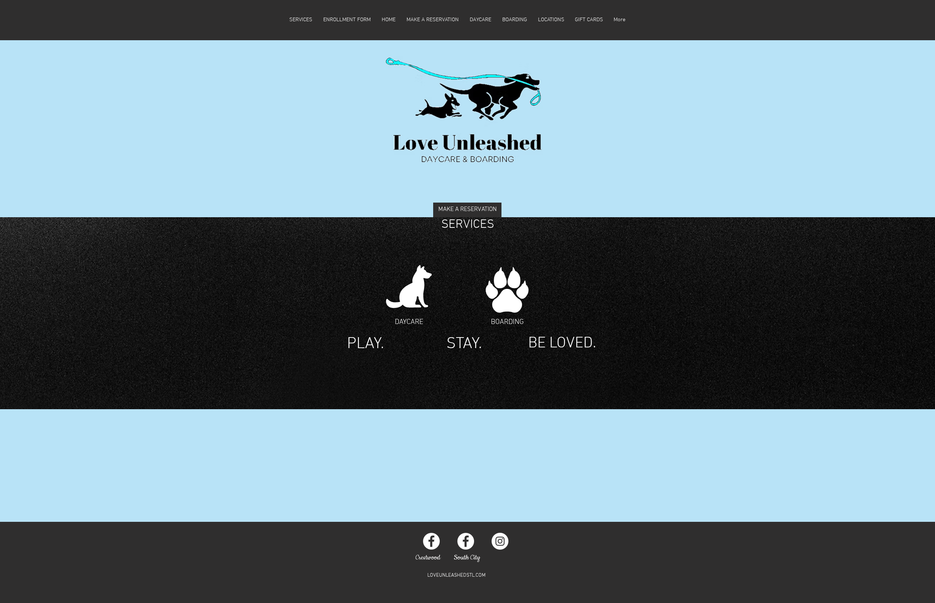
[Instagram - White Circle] (500, 541)
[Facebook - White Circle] (431, 541)
